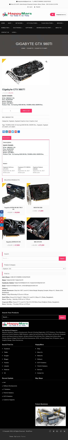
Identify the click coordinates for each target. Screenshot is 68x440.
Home (3, 23)
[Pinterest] (1, 221)
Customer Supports (9, 399)
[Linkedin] (1, 225)
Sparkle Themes (21, 436)
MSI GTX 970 (38, 242)
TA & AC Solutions (47, 23)
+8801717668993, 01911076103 (42, 1)
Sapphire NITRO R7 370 (13, 242)
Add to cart (26, 110)
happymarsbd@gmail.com (24, 1)
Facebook (7, 348)
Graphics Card (33, 121)
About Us (58, 27)
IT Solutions (6, 389)
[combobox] (34, 268)
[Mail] (1, 228)
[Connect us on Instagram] (61, 431)
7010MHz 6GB (10, 125)
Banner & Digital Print (44, 27)
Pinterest (6, 369)
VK (5, 373)
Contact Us (5, 32)
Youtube (6, 362)
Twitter (6, 352)
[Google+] (1, 218)
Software (29, 27)
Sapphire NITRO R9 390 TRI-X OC (13, 208)
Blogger (6, 359)
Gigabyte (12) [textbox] (33, 268)
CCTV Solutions (32, 23)
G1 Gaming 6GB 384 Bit (21, 125)
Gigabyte (30, 48)
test (4, 382)
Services (59, 23)
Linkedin (6, 366)
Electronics (17, 27)
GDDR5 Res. (32, 125)
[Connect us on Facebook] (50, 431)
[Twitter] (1, 215)
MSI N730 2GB (38, 207)
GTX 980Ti (12, 127)
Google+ (6, 355)
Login (14, 32)
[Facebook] (1, 211)
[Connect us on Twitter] (53, 431)
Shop (9, 23)
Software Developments (10, 386)
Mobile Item (5, 27)
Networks (19, 23)
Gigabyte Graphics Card (22, 121)
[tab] (6, 138)
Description (6, 138)
